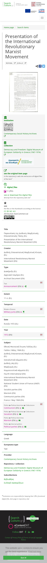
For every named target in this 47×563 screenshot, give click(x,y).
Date (6, 319)
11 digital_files (10, 187)
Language (8, 434)
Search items (23, 27)
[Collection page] (5, 143)
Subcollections (10, 475)
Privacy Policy (17, 537)
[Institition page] (5, 117)
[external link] (5, 136)
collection (8, 145)
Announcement (10, 286)
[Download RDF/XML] (14, 63)
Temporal (8, 304)
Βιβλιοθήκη (9, 479)
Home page (9, 27)
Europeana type (11, 444)
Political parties (10, 426)
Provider (8, 455)
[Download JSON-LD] (25, 63)
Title (6, 229)
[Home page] (15, 4)
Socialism (8, 414)
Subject (7, 342)
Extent (7, 294)
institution (8, 120)
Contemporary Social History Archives (20, 133)
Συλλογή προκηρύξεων (14, 483)
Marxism (7, 420)
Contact (8, 537)
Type (6, 267)
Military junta (10, 312)
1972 (6, 334)
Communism (9, 408)
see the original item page (15, 173)
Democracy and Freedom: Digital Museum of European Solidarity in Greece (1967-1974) (23, 150)
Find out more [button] (34, 551)
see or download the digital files (18, 195)
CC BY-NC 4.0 (9, 211)
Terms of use (28, 537)
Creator (7, 248)
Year (6, 330)
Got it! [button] (23, 558)
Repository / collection (14, 463)
